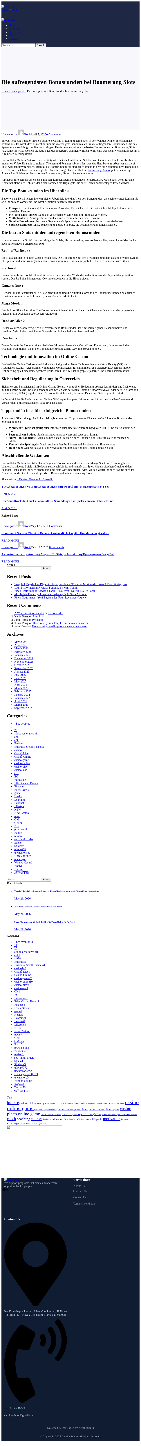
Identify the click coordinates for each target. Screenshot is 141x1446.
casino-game (21, 759)
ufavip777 (20, 849)
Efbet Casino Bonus (26, 783)
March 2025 (21, 688)
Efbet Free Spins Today (74, 1119)
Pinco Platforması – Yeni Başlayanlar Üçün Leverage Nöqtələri (50, 597)
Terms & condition (84, 1203)
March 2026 (21, 648)
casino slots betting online (113, 1115)
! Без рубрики (22, 723)
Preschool (38, 616)
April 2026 (20, 645)
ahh (16, 736)
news (17, 816)
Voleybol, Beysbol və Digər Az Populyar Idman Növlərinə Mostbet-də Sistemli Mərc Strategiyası (70, 584)
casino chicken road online (61, 1103)
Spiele (17, 842)
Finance (19, 786)
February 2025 (22, 691)
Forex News (21, 789)
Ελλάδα (33, 1124)
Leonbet (19, 802)
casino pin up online (51, 1114)
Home (5, 91)
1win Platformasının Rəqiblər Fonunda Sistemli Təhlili (45, 587)
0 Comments (53, 134)
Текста (18, 869)
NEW (17, 809)
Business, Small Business (29, 746)
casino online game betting (45, 1109)
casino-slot (20, 769)
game (17, 793)
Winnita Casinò (23, 862)
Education (20, 779)
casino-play (21, 766)
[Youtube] (6, 1189)
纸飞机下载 (21, 872)
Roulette (124, 1119)
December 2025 (23, 658)
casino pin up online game (81, 1114)
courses (36, 1119)
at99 (16, 740)
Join (14, 9)
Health (18, 796)
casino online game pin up (73, 1109)
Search (11, 564)
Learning (19, 799)
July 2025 (20, 674)
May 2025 (20, 681)
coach (11, 1119)
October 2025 (22, 664)
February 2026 (22, 651)
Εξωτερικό (41, 1124)
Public (18, 832)
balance (13, 1103)
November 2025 (23, 661)
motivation (111, 1118)
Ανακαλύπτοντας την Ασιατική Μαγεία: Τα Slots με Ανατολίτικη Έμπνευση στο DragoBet (57, 554)
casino (18, 750)
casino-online (22, 763)
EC (16, 776)
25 (15, 730)
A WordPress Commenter (29, 613)
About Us (79, 1185)
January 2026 (22, 655)
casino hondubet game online (86, 1103)
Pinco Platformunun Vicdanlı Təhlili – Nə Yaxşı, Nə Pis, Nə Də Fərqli (54, 590)
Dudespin (47, 1119)
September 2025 (23, 668)
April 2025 (20, 684)
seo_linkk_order (23, 839)
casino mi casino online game (111, 1103)
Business (19, 743)
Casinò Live (21, 753)
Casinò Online (22, 756)
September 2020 (23, 707)
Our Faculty (80, 1191)
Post (16, 826)
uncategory (20, 859)
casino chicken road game (34, 1103)
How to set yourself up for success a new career (60, 623)
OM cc (18, 822)
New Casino (21, 812)
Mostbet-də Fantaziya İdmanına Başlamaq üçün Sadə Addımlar (50, 594)
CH (16, 773)
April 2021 (20, 701)
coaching (23, 1119)
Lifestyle (19, 806)
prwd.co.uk (21, 829)
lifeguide (97, 1119)
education (57, 1119)
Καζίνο (18, 865)
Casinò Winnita (130, 1115)
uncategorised (22, 852)
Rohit (27, 134)
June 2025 (20, 678)
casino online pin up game (104, 1109)
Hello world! (55, 613)
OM (16, 819)
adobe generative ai (25, 733)
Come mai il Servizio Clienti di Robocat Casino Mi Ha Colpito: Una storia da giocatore (55, 533)
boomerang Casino (99, 170)
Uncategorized (17, 91)
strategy (13, 1123)
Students (19, 845)
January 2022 (22, 698)
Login (4, 9)
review (18, 836)
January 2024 (22, 694)
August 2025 (21, 671)
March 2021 (21, 704)
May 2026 (20, 641)
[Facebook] (3, 1189)
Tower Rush (25, 1124)
